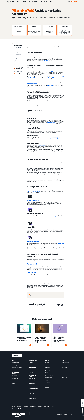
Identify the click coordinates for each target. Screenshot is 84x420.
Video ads (13, 381)
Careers (53, 406)
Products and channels (26, 1)
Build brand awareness (15, 362)
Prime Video (61, 275)
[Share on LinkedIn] (83, 413)
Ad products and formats (15, 373)
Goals (18, 1)
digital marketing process (32, 83)
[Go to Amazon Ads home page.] (21, 414)
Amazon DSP (31, 272)
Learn (50, 1)
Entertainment (47, 367)
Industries (47, 360)
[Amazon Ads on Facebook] (20, 408)
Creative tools (31, 372)
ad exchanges (38, 77)
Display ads (14, 380)
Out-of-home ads (15, 385)
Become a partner (64, 377)
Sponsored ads (14, 375)
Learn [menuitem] (63, 360)
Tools (41, 1)
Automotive (47, 362)
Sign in (68, 1)
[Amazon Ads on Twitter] (14, 408)
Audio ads (13, 383)
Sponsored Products (15, 376)
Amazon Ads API (31, 393)
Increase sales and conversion (17, 367)
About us (13, 406)
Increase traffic (14, 365)
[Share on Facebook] (83, 409)
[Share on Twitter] (83, 411)
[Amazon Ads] (10, 1)
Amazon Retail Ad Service (33, 396)
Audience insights (31, 362)
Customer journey (33, 241)
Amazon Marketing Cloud (33, 391)
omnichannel (45, 60)
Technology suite (32, 264)
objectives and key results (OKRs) (33, 191)
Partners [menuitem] (64, 373)
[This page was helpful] (62, 305)
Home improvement (48, 377)
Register (74, 1)
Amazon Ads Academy (65, 362)
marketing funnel (61, 243)
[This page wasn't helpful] (58, 305)
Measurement (35, 1)
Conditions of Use (19, 406)
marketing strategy (51, 122)
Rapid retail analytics (32, 385)
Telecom (46, 380)
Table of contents (18, 45)
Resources (63, 365)
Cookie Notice (40, 406)
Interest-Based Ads (33, 406)
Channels (47, 387)
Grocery (46, 372)
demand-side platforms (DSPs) (48, 77)
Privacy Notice (26, 406)
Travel (46, 383)
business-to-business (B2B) (54, 138)
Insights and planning (33, 360)
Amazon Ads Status (47, 406)
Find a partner (64, 375)
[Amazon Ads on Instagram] (16, 408)
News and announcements (66, 370)
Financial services (48, 370)
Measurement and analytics (32, 376)
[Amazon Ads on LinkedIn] (13, 408)
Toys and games (48, 382)
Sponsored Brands (15, 378)
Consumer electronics (48, 365)
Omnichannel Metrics (32, 383)
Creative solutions (32, 367)
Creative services (31, 370)
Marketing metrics (33, 200)
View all (13, 386)
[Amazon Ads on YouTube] (18, 408)
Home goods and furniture (49, 375)
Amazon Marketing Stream (33, 380)
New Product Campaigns (32, 398)
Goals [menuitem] (13, 360)
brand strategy (50, 85)
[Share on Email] (83, 415)
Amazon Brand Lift (32, 378)
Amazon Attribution (41, 145)
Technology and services (33, 388)
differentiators (55, 216)
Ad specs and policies (65, 367)
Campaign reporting (32, 381)
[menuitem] (17, 380)
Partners (45, 1)
